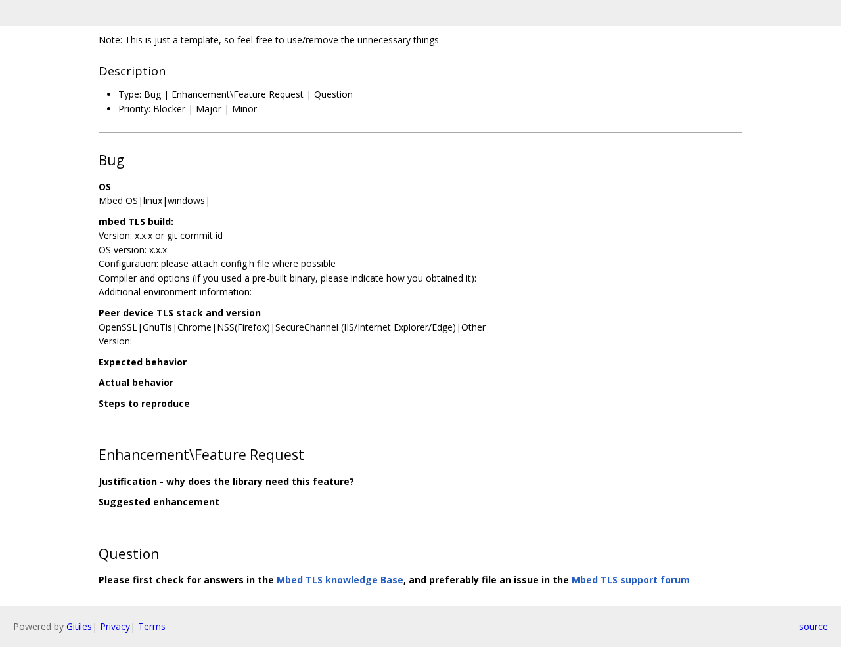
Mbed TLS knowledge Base (340, 580)
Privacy (115, 626)
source (813, 626)
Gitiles (79, 626)
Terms (152, 626)
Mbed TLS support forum (631, 580)
